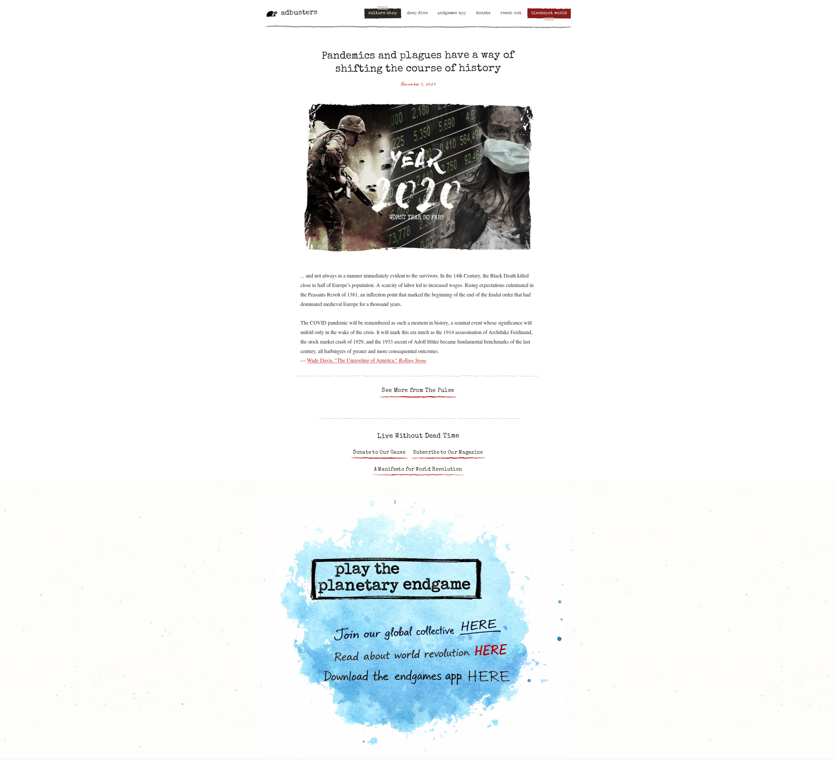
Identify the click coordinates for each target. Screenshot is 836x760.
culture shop (382, 13)
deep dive (417, 13)
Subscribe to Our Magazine (448, 452)
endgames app (452, 13)
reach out (511, 13)
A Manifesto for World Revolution (418, 469)
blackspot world (549, 13)
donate (483, 13)
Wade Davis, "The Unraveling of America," (366, 360)
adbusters (299, 13)
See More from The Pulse (417, 391)
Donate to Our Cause (379, 452)
